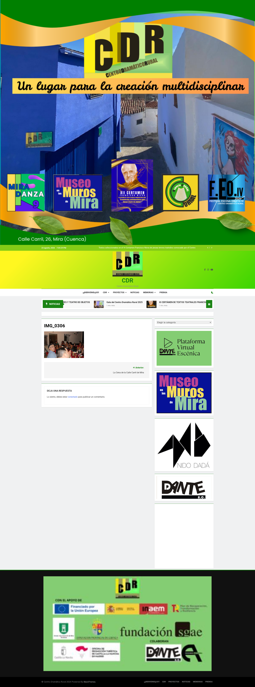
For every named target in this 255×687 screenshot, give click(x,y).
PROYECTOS (118, 292)
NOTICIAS (134, 292)
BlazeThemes (89, 682)
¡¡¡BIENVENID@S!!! (91, 292)
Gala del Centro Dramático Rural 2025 (69, 302)
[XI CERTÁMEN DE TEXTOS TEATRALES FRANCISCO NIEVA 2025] (96, 306)
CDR (127, 280)
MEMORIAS (148, 292)
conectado (73, 397)
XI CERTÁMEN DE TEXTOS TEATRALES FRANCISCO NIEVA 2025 (134, 302)
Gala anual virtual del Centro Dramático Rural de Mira (172, 248)
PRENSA (163, 292)
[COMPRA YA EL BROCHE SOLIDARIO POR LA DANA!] (174, 306)
